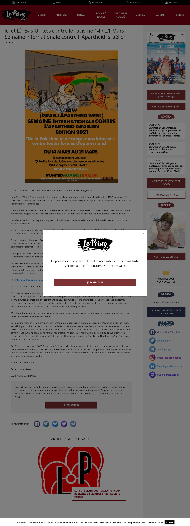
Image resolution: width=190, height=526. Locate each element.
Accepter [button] (169, 522)
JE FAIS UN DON (95, 282)
